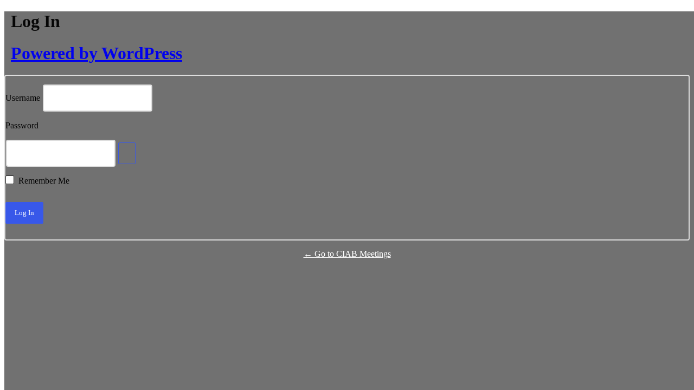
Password (21, 126)
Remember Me (43, 180)
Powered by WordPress (96, 53)
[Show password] (127, 153)
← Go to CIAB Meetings (347, 253)
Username (22, 98)
